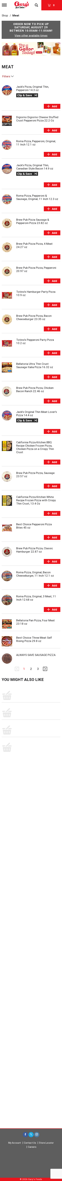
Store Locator (46, 1143)
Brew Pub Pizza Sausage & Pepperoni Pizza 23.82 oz (32, 221)
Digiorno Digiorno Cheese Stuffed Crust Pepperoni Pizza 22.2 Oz (37, 119)
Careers (32, 1147)
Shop (5, 15)
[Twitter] (31, 1134)
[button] (31, 48)
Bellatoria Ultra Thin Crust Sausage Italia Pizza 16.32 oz (34, 365)
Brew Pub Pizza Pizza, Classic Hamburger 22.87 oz (34, 550)
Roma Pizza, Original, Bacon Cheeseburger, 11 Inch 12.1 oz (35, 574)
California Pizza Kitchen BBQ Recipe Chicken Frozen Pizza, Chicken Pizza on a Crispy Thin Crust (35, 447)
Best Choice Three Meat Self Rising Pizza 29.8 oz (34, 639)
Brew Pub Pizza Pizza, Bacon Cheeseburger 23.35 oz (34, 317)
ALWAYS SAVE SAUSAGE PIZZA (36, 655)
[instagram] (36, 1134)
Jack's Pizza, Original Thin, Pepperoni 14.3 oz (32, 88)
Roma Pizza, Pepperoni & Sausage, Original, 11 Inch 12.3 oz (37, 197)
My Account (14, 1143)
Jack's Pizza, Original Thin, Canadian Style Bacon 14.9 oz (34, 167)
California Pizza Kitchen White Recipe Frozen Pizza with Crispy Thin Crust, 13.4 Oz (36, 500)
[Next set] (44, 668)
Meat (15, 15)
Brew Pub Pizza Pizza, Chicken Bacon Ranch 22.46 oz (35, 389)
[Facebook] (25, 1134)
